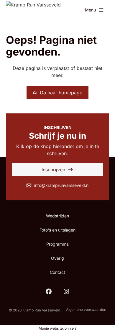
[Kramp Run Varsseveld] (33, 10)
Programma (57, 244)
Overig (57, 258)
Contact (57, 272)
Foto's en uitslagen (57, 229)
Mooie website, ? (57, 328)
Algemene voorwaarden (86, 309)
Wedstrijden (57, 215)
